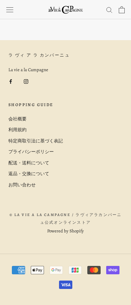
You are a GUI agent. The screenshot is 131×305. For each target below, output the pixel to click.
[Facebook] (10, 81)
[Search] (109, 10)
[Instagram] (26, 81)
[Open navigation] (9, 9)
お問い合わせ (22, 185)
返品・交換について (28, 174)
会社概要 (17, 119)
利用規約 (17, 130)
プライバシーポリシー (31, 152)
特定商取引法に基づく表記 (35, 141)
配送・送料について (28, 163)
